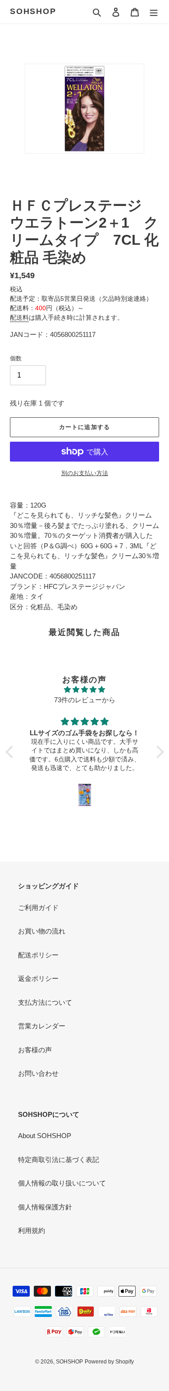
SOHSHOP (33, 11)
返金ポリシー (38, 978)
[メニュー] (153, 12)
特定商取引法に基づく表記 (58, 1159)
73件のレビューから (84, 700)
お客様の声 (35, 1050)
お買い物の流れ (41, 931)
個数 (16, 358)
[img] (84, 690)
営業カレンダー (41, 1026)
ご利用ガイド (38, 907)
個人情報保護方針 (45, 1207)
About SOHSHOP (44, 1135)
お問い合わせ (38, 1073)
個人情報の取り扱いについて (62, 1183)
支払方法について (45, 1002)
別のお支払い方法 (84, 473)
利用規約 (31, 1230)
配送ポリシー (38, 955)
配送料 (19, 317)
